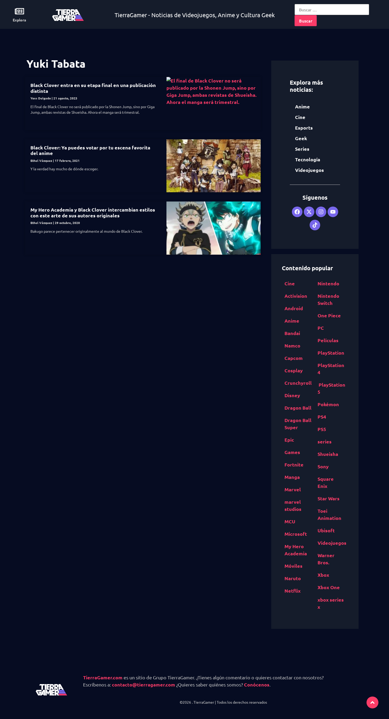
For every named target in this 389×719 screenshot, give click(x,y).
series (325, 441)
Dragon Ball (297, 408)
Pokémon (328, 404)
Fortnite (294, 464)
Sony (323, 466)
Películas (328, 340)
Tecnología (307, 159)
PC (321, 328)
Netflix (292, 591)
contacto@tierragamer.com (143, 684)
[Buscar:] (332, 9)
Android (293, 308)
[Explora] (19, 11)
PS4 (322, 417)
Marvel (292, 489)
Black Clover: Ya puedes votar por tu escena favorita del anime (90, 150)
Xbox (323, 575)
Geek (301, 138)
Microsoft (295, 534)
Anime (302, 106)
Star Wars (329, 498)
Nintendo (328, 283)
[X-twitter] (309, 212)
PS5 (322, 429)
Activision (295, 296)
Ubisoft (326, 530)
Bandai (292, 333)
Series (302, 149)
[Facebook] (297, 212)
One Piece (329, 315)
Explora (19, 19)
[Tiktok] (315, 225)
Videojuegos (309, 170)
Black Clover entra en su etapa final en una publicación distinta (93, 88)
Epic (289, 440)
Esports (304, 128)
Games (292, 452)
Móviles (293, 566)
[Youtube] (333, 212)
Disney (292, 395)
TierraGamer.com (103, 677)
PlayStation (331, 353)
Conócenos (256, 684)
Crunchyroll (298, 383)
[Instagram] (321, 212)
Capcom (293, 358)
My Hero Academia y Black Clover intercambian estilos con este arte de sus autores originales (92, 212)
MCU (289, 521)
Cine (300, 117)
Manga (292, 477)
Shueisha (328, 454)
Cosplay (293, 370)
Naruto (292, 578)
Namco (292, 345)
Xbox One (329, 587)
